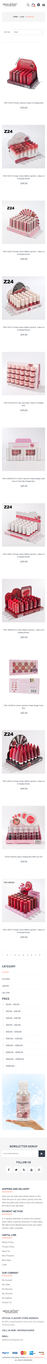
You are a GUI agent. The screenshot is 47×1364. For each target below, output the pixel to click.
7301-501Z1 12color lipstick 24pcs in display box (23, 103)
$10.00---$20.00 (13, 1011)
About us (6, 1251)
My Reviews (7, 1289)
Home (15, 17)
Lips (22, 17)
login (4, 1265)
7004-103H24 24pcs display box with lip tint (23, 857)
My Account (7, 1280)
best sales (6, 1260)
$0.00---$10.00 (12, 1004)
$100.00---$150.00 (14, 1039)
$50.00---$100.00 (14, 1032)
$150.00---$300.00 (14, 1045)
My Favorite (7, 1293)
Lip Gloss (6, 979)
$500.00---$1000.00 (15, 1059)
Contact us (6, 1302)
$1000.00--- (11, 1066)
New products (8, 1256)
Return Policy (8, 1242)
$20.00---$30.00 (13, 1018)
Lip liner (6, 993)
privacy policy (8, 1247)
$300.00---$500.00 (14, 1052)
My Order (6, 1285)
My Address (7, 1298)
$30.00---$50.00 (13, 1025)
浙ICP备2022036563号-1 (35, 1358)
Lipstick (5, 972)
